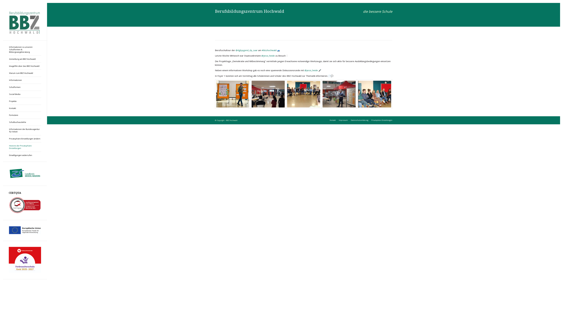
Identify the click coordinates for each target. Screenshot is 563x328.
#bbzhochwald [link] (269, 50)
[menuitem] (25, 50)
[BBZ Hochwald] (25, 22)
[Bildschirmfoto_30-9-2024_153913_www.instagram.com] (339, 94)
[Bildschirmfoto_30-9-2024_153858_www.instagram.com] (374, 94)
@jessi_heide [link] (268, 55)
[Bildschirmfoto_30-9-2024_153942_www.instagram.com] (268, 94)
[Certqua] (25, 212)
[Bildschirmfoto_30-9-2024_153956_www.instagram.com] (232, 94)
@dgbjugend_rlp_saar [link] (247, 50)
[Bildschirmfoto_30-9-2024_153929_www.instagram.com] (303, 94)
